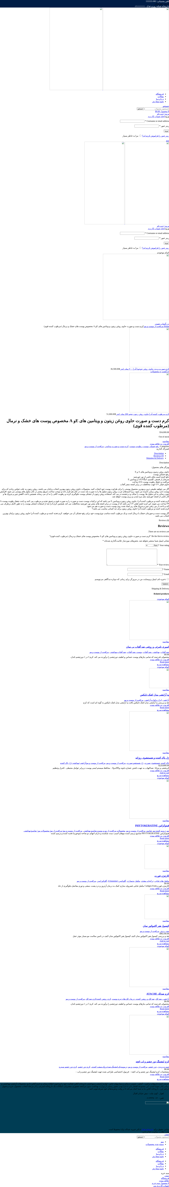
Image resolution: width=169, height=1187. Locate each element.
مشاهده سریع (163, 664)
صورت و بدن (163, 1067)
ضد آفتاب (165, 652)
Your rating (163, 545)
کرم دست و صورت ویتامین (117, 446)
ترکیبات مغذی (147, 881)
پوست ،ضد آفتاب (134, 652)
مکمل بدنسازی (133, 881)
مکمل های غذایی (161, 881)
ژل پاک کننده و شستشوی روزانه (152, 757)
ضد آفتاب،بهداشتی (118, 652)
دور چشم (153, 1067)
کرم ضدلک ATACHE (157, 993)
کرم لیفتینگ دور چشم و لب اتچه (152, 1061)
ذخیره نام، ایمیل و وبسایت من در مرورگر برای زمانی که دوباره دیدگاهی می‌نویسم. (130, 579)
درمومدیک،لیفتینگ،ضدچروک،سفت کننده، (109, 1067)
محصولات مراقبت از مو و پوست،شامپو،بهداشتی (104, 831)
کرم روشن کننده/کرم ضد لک (98, 999)
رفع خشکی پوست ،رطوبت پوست (144, 446)
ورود (166, 131)
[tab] (82, 453)
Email (166, 574)
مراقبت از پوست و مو (153, 326)
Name (165, 569)
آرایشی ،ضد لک (162, 999)
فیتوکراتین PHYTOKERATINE (152, 825)
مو (168, 831)
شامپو (149, 831)
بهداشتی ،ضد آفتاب (151, 652)
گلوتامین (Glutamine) (117, 881)
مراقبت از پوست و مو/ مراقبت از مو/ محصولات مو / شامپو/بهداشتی (53, 831)
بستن (166, 1134)
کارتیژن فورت (161, 875)
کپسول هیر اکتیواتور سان (156, 926)
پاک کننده (165, 763)
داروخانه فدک (147, 1129)
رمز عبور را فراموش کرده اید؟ (155, 136)
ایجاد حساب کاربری (156, 116)
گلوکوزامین (102, 881)
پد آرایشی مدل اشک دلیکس (154, 694)
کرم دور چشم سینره (68, 1067)
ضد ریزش (164, 931)
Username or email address (157, 121)
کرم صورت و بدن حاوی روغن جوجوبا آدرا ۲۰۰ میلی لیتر (144, 369)
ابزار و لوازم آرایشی (153, 700)
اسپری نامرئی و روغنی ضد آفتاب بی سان (147, 646)
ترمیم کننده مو (159, 831)
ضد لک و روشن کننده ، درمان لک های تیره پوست (133, 999)
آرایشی (166, 700)
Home (166, 326)
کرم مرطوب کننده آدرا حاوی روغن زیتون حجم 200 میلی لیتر (142, 414)
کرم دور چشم (84, 1067)
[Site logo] (135, 89)
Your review (163, 565)
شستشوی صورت (152, 763)
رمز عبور (164, 126)
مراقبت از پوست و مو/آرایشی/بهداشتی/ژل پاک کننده (82, 763)
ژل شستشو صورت (135, 763)
